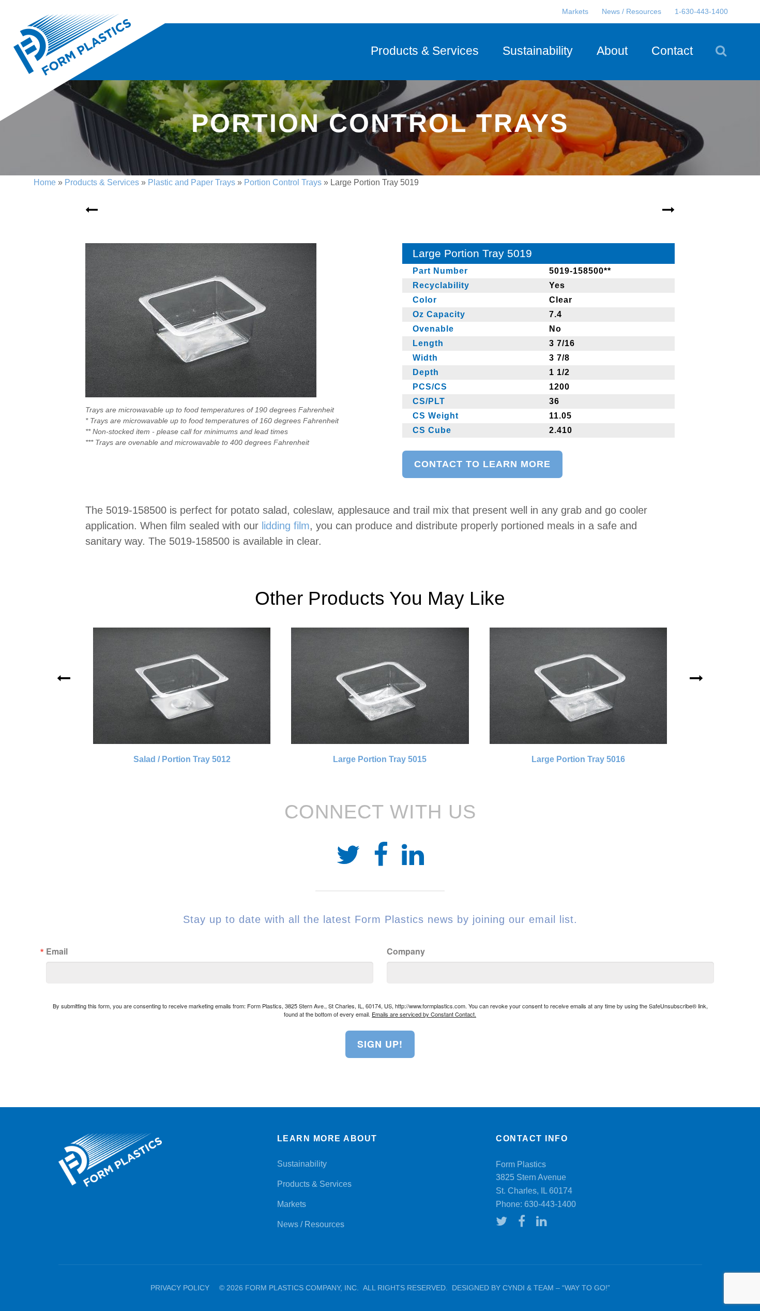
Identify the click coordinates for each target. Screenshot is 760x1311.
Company (406, 951)
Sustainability (538, 50)
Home (45, 182)
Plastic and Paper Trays (191, 182)
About (612, 50)
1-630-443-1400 (701, 11)
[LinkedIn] (413, 855)
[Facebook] (380, 855)
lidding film (286, 525)
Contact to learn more (482, 464)
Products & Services (425, 50)
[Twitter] (348, 855)
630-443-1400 (550, 1204)
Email (57, 951)
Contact (672, 50)
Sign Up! (380, 1044)
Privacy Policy (179, 1288)
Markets (575, 11)
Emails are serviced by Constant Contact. (424, 1014)
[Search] (721, 50)
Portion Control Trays (283, 182)
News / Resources (631, 11)
